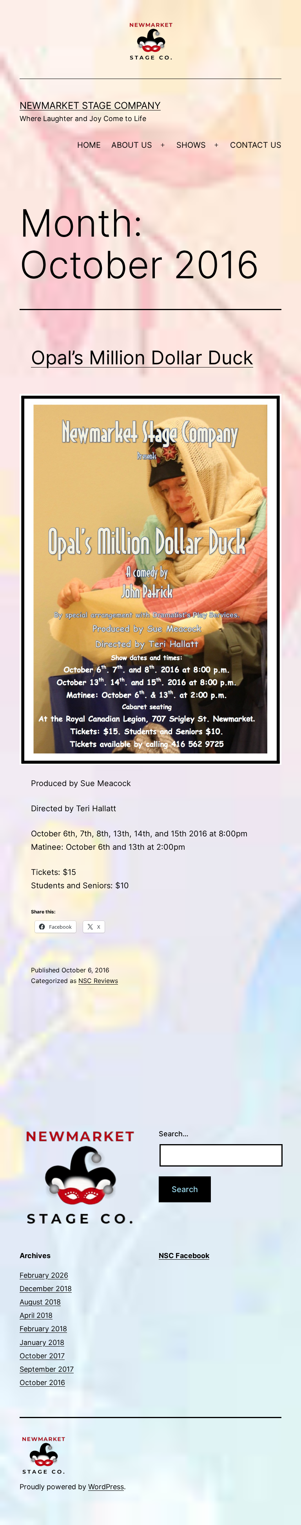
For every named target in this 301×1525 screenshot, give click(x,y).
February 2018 (43, 1329)
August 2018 (40, 1302)
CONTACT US (255, 145)
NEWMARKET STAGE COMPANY (90, 105)
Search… (174, 1134)
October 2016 (42, 1382)
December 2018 (46, 1288)
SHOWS (191, 145)
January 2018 (42, 1342)
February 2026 (44, 1275)
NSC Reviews (98, 981)
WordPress (106, 1487)
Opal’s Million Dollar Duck (142, 357)
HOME (89, 145)
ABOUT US (131, 145)
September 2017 (47, 1369)
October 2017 (42, 1356)
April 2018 (36, 1315)
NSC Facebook (184, 1255)
